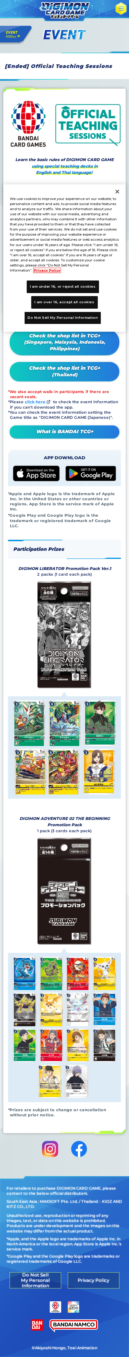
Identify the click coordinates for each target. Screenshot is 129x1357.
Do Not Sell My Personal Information (63, 318)
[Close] (117, 191)
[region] (64, 258)
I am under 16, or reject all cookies (63, 286)
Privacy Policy (47, 270)
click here (35, 402)
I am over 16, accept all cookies (64, 302)
